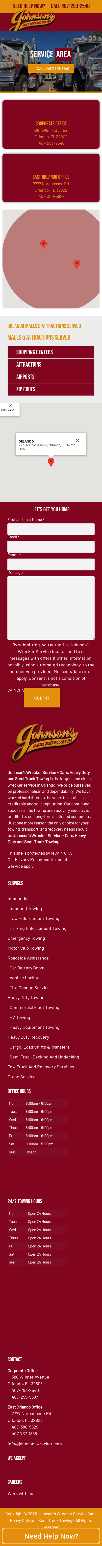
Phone (14, 555)
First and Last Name (25, 519)
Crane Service (22, 1076)
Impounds (17, 898)
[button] (43, 244)
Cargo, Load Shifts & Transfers (40, 1047)
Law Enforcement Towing (34, 918)
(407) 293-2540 (51, 143)
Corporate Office (51, 123)
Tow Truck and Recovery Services (41, 1066)
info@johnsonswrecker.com (35, 1443)
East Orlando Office (51, 177)
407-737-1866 (24, 1433)
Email (13, 537)
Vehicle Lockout (25, 977)
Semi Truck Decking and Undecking (44, 1056)
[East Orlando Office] (51, 162)
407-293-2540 (25, 1390)
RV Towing (20, 1017)
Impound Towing (26, 908)
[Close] (11, 405)
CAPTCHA (15, 690)
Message (16, 572)
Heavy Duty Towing (26, 997)
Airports (25, 377)
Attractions (28, 365)
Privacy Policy (28, 859)
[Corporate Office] (51, 109)
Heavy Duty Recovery (28, 1037)
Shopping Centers (34, 352)
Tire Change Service (30, 987)
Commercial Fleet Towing (34, 1007)
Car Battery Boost (27, 967)
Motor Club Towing (26, 948)
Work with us (20, 1493)
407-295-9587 (25, 1397)
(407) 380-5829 (51, 196)
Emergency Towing (26, 938)
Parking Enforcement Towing (38, 928)
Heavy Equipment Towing (34, 1027)
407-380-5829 (25, 1426)
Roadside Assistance (28, 957)
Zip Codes (25, 389)
